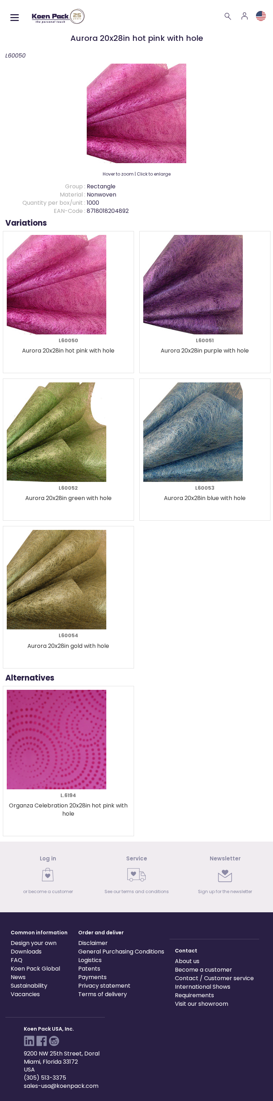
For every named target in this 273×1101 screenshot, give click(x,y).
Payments (92, 977)
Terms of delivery (102, 994)
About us (187, 961)
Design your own (34, 943)
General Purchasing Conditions (121, 951)
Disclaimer (93, 943)
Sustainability (29, 986)
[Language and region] (261, 16)
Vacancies (25, 994)
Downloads (26, 951)
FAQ (16, 960)
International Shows (202, 987)
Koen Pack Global (35, 969)
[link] (48, 877)
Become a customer (203, 970)
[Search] (228, 16)
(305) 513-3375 (45, 1078)
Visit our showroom (201, 1004)
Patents (89, 969)
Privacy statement (104, 986)
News (18, 977)
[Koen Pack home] (58, 16)
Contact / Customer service (214, 978)
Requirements (194, 995)
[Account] (244, 16)
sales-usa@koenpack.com (61, 1086)
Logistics (90, 960)
